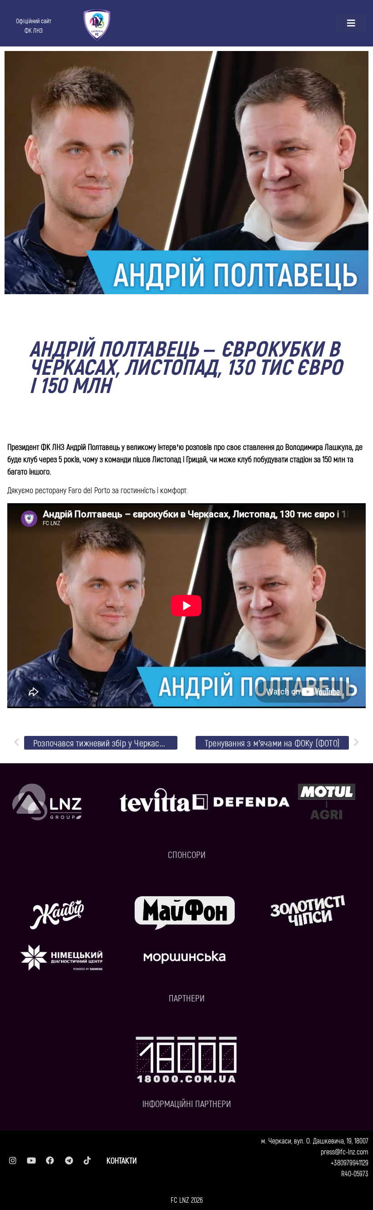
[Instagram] (13, 1160)
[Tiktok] (87, 1160)
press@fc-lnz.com (344, 1151)
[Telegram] (68, 1160)
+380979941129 (349, 1162)
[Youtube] (31, 1160)
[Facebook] (50, 1160)
